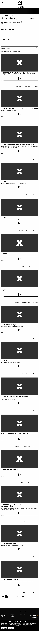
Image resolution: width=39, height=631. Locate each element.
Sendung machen (23, 614)
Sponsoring (22, 613)
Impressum (2, 616)
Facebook (12, 614)
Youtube (11, 615)
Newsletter (2, 613)
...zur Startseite (32, 18)
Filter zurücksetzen (5, 51)
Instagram (12, 613)
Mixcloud (12, 616)
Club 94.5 (2, 614)
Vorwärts (22, 596)
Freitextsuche (3, 38)
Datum (2, 47)
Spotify (11, 617)
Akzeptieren (11, 628)
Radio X (6, 15)
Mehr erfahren (4, 628)
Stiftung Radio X (3, 615)
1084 (18, 596)
